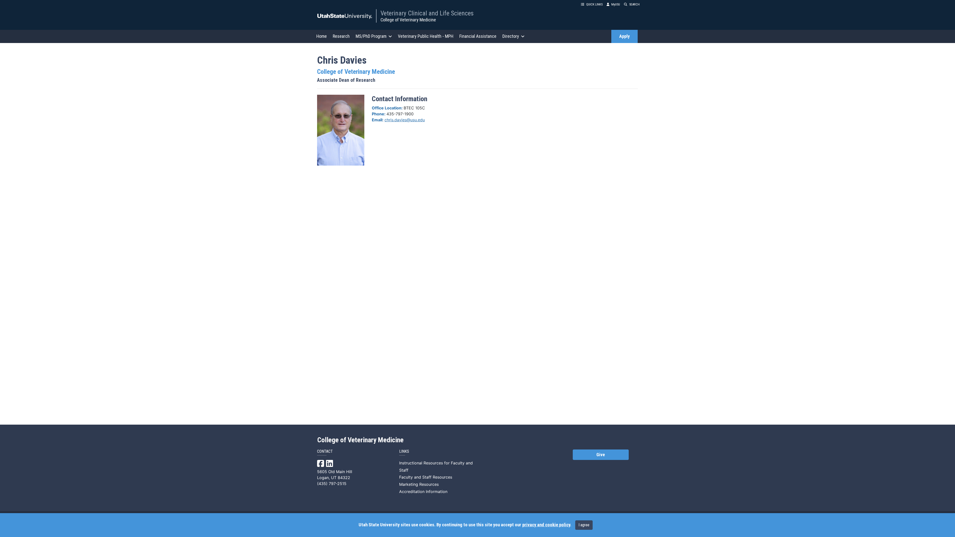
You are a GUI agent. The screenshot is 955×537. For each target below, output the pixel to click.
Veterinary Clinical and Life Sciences (427, 13)
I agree (583, 525)
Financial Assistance (477, 36)
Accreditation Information (423, 491)
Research (341, 36)
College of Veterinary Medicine (408, 19)
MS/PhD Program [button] (371, 36)
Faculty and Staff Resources (425, 477)
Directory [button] (510, 36)
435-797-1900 (400, 113)
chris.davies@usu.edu (404, 119)
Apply (624, 36)
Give (600, 454)
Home (321, 36)
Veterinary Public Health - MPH (425, 36)
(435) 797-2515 (331, 483)
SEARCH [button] (634, 4)
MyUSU (615, 4)
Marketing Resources (419, 484)
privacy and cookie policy (546, 525)
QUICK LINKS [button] (594, 4)
